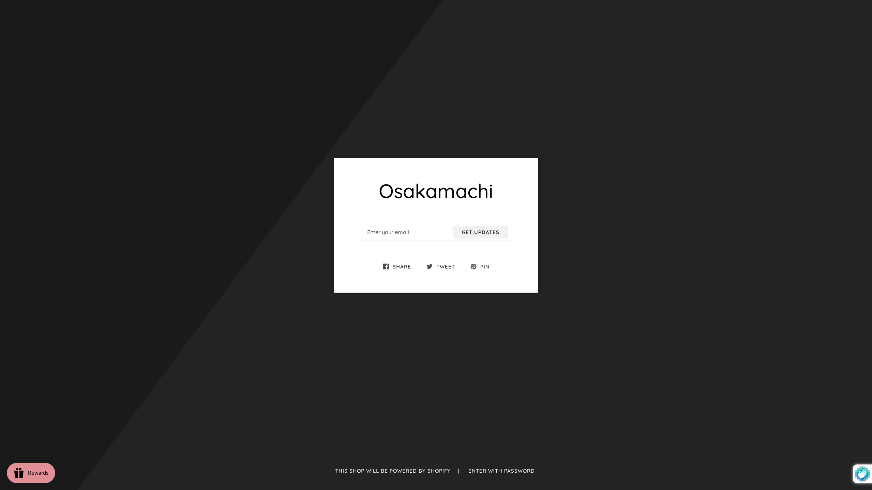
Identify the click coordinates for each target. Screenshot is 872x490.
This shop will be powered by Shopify (393, 471)
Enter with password (501, 471)
